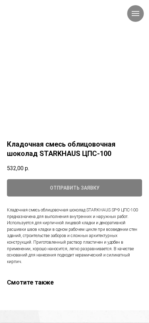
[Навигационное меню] (135, 13)
